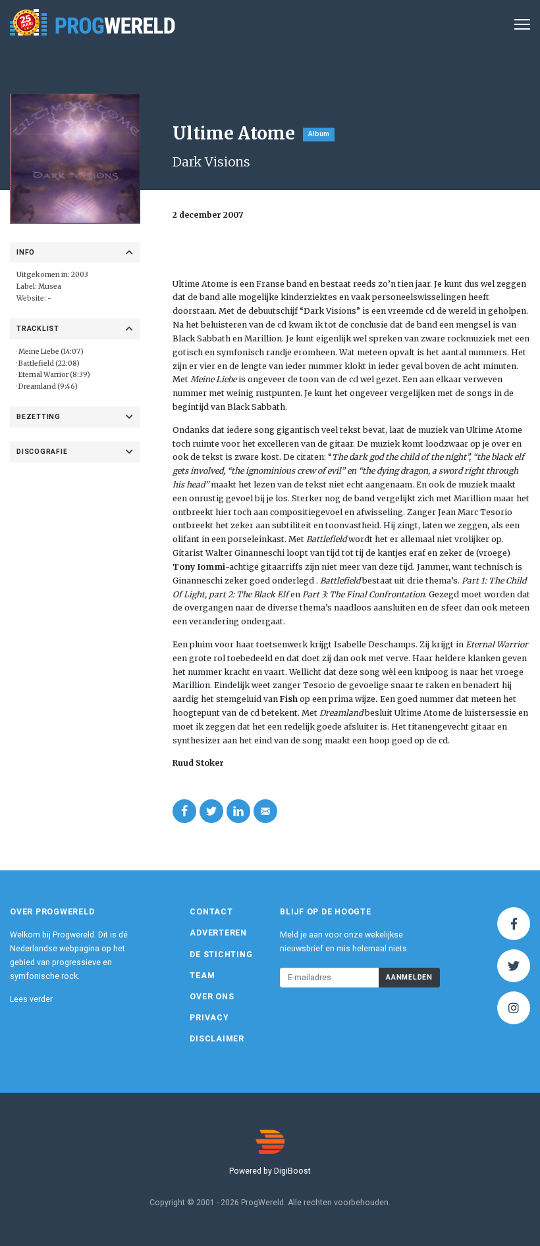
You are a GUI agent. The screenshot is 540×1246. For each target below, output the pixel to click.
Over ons (212, 996)
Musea (49, 286)
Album (318, 134)
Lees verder (31, 999)
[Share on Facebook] (184, 811)
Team (202, 975)
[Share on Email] (265, 811)
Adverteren (218, 932)
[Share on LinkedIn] (238, 811)
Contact (211, 911)
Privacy (209, 1017)
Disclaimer (217, 1038)
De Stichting (221, 954)
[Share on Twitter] (211, 811)
